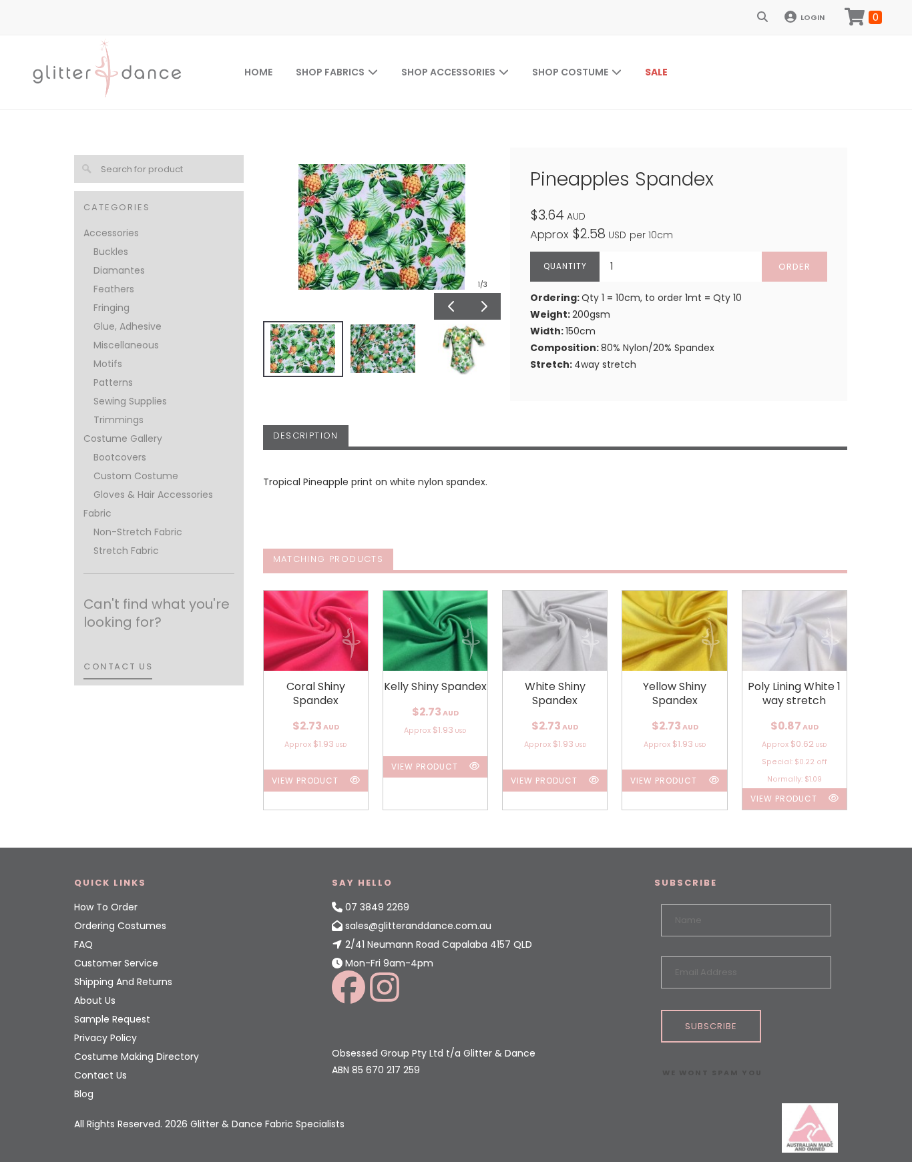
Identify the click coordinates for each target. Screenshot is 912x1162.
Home (258, 72)
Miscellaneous (126, 345)
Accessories (111, 233)
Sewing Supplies (130, 401)
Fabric (97, 513)
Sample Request (112, 1019)
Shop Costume (570, 72)
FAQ (83, 944)
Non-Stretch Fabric (137, 532)
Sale (656, 72)
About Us (95, 1000)
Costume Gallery (122, 438)
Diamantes (119, 270)
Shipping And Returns (123, 981)
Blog (83, 1094)
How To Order (106, 907)
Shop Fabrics (330, 72)
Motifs (107, 363)
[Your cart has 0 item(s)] (863, 17)
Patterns (113, 382)
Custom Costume (135, 476)
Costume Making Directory (136, 1056)
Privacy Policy (105, 1038)
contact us (117, 666)
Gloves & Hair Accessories (153, 494)
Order (794, 266)
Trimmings (118, 419)
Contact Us (100, 1075)
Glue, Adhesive (127, 326)
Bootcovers (119, 457)
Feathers (113, 289)
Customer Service (116, 963)
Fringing (111, 307)
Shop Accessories (448, 72)
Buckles (110, 251)
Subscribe (711, 1026)
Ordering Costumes (120, 925)
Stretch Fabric (126, 550)
